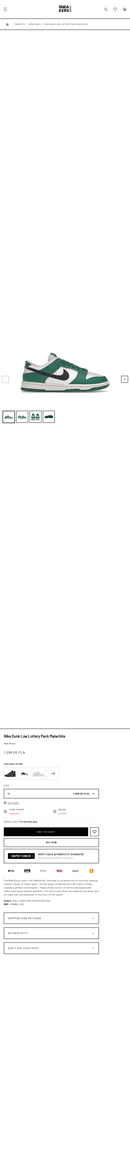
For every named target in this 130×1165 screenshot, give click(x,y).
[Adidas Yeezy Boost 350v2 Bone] (39, 773)
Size (6, 785)
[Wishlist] (115, 9)
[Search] (105, 9)
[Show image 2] (22, 417)
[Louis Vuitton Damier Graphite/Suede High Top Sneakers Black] (10, 773)
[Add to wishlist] (94, 831)
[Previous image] (5, 379)
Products (20, 24)
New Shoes (35, 24)
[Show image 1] (9, 417)
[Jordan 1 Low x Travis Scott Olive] (24, 773)
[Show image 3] (35, 417)
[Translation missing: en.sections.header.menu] (5, 9)
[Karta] (124, 9)
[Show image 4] (49, 417)
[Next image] (124, 379)
